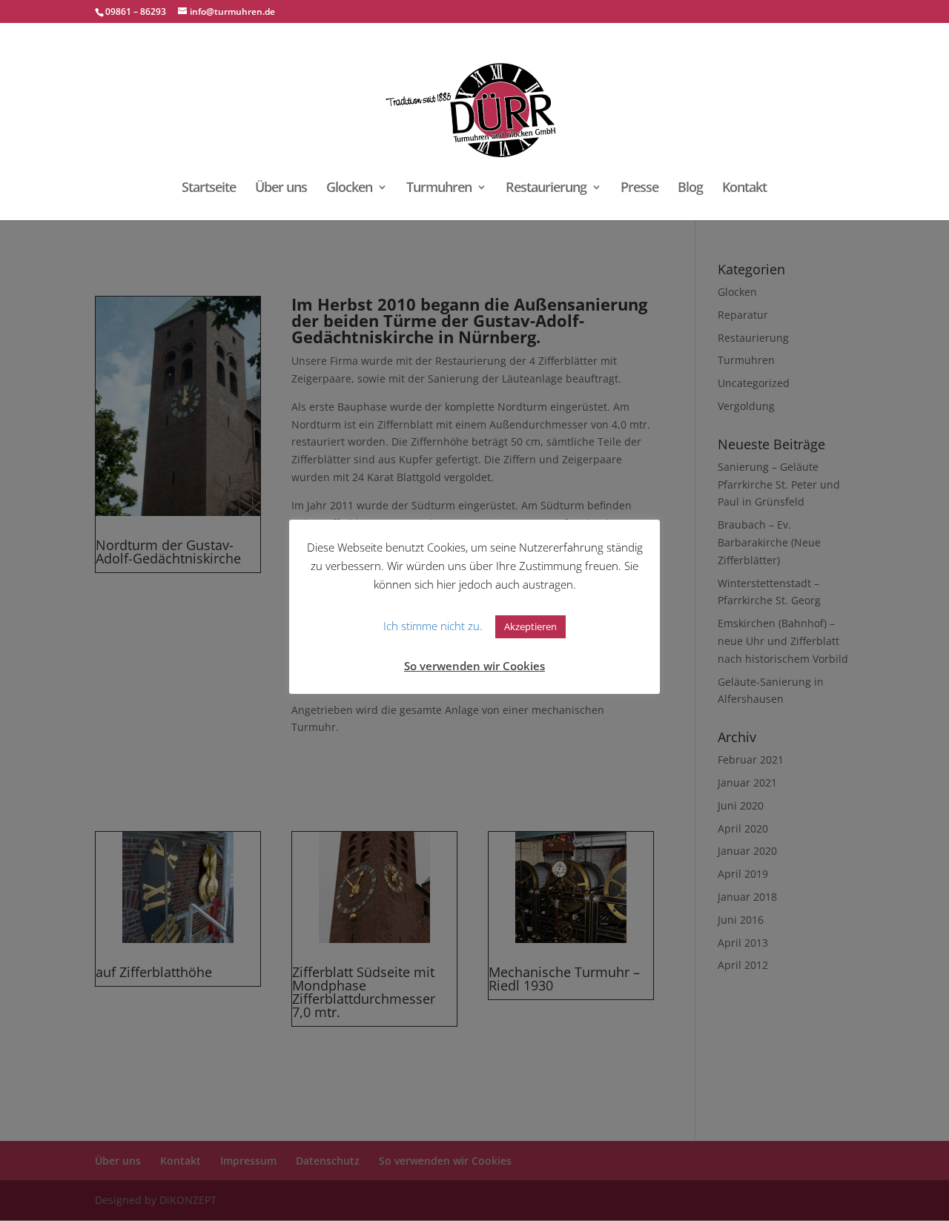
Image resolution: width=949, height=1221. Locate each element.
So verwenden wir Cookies (474, 665)
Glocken (349, 189)
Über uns (281, 189)
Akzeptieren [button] (530, 626)
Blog (690, 189)
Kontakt (744, 189)
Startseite (209, 189)
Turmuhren (439, 189)
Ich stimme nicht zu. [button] (433, 625)
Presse (639, 189)
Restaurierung (546, 189)
